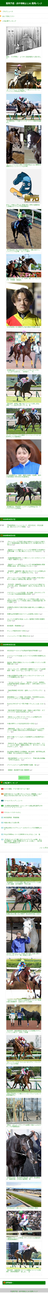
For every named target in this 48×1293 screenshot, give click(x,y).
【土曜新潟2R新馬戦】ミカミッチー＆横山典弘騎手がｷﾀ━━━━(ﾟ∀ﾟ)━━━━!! (23, 806)
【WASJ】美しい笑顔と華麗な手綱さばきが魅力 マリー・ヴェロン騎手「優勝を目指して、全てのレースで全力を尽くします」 (26, 745)
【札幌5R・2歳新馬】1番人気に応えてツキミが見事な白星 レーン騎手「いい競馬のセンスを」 (26, 572)
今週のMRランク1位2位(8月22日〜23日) (20, 723)
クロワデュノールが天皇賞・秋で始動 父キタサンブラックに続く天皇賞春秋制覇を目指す (26, 593)
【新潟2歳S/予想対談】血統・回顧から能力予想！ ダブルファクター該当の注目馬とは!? (26, 711)
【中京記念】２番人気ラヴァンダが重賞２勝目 (22, 1208)
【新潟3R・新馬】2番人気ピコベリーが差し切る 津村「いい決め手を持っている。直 (23, 404)
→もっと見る (43, 848)
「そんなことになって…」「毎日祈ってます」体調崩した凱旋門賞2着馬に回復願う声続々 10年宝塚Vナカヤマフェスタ (26, 683)
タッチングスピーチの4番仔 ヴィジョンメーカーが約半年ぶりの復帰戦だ (23, 435)
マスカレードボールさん (12, 812)
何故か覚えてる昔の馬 (11, 822)
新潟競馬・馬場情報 (14, 626)
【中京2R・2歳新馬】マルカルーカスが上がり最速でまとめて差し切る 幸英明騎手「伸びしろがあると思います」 (26, 586)
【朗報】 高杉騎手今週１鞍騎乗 (18, 770)
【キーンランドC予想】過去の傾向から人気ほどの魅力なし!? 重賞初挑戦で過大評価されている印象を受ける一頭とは (26, 543)
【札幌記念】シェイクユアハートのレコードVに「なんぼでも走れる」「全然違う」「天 (22, 370)
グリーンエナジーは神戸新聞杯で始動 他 (21, 765)
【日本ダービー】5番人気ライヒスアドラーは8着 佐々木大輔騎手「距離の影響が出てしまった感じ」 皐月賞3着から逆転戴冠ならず (23, 841)
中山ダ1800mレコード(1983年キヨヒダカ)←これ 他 (22, 834)
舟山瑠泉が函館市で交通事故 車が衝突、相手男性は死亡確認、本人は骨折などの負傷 (26, 752)
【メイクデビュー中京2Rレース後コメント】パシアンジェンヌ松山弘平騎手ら (23, 90)
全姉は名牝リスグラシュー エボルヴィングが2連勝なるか (23, 828)
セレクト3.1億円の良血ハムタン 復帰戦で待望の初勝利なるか (26, 619)
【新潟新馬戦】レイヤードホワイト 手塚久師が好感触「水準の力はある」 (26, 759)
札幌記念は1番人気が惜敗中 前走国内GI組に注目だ (23, 914)
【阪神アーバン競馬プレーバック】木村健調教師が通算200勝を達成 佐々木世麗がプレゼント (26, 565)
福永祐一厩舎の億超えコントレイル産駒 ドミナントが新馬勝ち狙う (26, 663)
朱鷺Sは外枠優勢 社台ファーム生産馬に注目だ (23, 614)
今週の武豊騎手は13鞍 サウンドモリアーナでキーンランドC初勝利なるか (25, 676)
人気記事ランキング (9, 21)
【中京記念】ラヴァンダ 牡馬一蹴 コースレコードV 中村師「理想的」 (23, 279)
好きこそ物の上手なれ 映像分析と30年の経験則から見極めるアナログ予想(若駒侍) (23, 205)
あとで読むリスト (8, 16)
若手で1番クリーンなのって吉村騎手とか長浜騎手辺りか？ (25, 737)
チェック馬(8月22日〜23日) (16, 631)
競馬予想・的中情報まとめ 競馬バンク (24, 3)
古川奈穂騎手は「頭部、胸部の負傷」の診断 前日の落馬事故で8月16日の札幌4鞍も (23, 476)
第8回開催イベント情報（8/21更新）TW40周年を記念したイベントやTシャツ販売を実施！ (26, 697)
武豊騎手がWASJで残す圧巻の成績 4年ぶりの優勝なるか (26, 608)
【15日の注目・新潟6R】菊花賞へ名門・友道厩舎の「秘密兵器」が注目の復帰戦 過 (23, 1178)
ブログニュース (7, 11)
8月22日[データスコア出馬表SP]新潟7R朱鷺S (22, 651)
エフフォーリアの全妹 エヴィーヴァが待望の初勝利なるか (26, 656)
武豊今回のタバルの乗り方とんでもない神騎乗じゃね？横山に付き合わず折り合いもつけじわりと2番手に (23, 794)
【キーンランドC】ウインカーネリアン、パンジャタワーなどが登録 (23, 1062)
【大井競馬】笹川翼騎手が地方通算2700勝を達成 (23, 327)
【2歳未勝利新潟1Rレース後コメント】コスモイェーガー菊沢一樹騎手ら (26, 558)
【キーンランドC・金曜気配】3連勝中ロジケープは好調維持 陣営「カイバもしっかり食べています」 (26, 669)
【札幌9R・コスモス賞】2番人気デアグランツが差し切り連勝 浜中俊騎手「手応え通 (23, 883)
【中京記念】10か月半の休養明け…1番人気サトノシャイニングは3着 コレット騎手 (23, 250)
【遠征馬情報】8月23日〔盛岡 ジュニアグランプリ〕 (25, 690)
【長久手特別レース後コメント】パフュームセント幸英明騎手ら (23, 1094)
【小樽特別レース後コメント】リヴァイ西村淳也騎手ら (23, 121)
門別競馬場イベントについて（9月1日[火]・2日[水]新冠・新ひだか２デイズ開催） (25, 526)
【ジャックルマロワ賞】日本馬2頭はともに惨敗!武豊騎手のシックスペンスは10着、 (23, 165)
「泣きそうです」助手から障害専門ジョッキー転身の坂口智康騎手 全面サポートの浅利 (23, 1000)
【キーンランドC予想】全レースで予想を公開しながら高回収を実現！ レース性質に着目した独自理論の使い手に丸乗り (26, 600)
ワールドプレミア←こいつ (13, 800)
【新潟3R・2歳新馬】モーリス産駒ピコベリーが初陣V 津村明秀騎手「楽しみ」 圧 (23, 1270)
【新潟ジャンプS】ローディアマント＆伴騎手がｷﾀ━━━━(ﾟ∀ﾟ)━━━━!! (24, 717)
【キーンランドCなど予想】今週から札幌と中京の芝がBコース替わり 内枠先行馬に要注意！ (26, 578)
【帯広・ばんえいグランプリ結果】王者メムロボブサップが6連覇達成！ (23, 1125)
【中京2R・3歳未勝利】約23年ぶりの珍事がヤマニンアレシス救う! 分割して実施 (23, 1031)
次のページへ (24, 778)
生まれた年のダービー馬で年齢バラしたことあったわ (25, 704)
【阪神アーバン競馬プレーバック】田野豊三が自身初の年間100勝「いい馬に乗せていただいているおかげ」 (26, 550)
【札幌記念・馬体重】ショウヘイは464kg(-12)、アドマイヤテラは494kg (23, 507)
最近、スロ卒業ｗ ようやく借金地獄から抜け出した (23, 57)
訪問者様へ (9, 1283)
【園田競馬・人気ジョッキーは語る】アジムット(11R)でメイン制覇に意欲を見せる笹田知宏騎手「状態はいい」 (25, 730)
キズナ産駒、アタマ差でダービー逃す (17, 789)
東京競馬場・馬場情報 (11, 817)
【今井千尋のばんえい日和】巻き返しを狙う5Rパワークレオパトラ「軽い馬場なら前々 (23, 954)
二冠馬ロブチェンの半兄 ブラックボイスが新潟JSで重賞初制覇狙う (23, 1238)
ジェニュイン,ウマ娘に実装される (18, 636)
